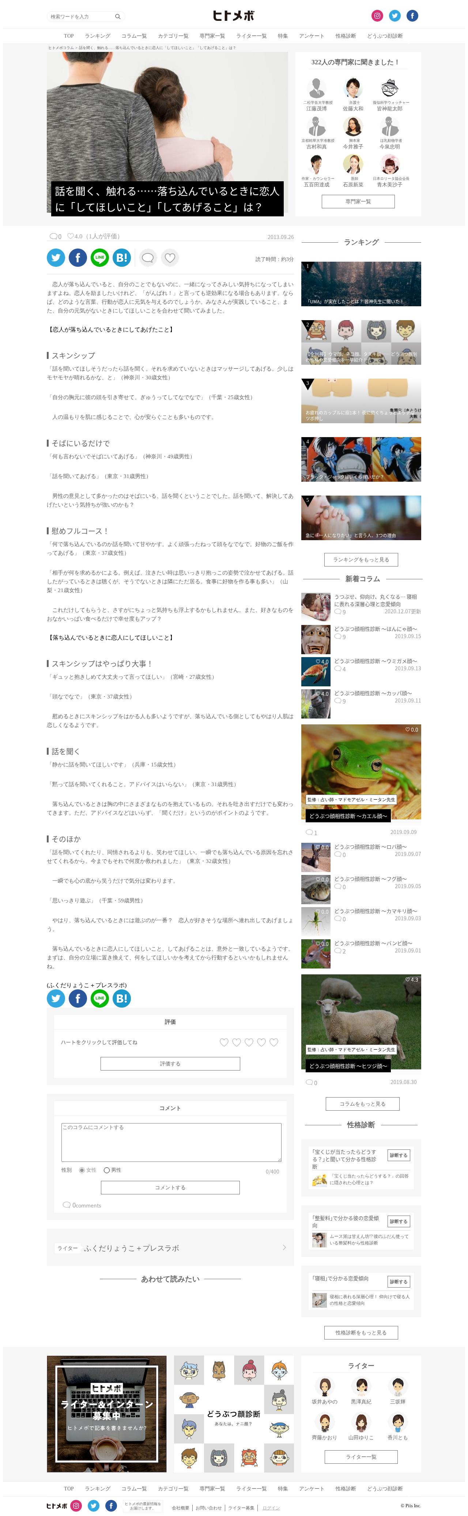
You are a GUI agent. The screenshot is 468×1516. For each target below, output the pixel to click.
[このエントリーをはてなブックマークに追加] (122, 265)
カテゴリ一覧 (173, 36)
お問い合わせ (209, 1508)
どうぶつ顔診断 (385, 36)
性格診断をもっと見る (361, 1332)
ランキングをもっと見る (361, 559)
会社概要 (180, 1508)
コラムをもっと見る (363, 1104)
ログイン (271, 1508)
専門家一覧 (212, 36)
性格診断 (346, 36)
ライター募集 (241, 1508)
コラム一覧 (134, 36)
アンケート (312, 36)
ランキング (97, 36)
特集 (283, 36)
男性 (116, 1170)
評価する (170, 1063)
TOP (69, 36)
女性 (91, 1170)
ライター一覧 (251, 36)
